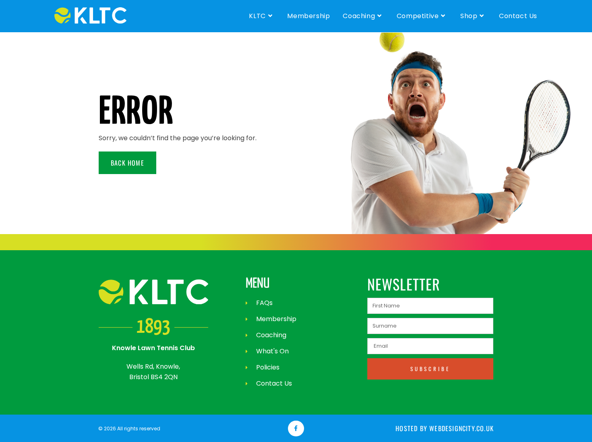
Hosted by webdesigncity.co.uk (444, 428)
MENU (257, 284)
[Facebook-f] (296, 428)
